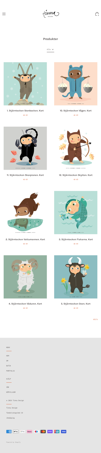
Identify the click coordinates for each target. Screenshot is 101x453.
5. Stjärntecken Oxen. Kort (75, 303)
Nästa (95, 319)
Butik (8, 366)
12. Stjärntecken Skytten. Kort (75, 175)
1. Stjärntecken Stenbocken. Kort (25, 110)
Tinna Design (18, 400)
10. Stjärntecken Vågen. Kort (76, 110)
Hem (7, 356)
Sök (7, 387)
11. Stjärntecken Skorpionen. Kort (25, 175)
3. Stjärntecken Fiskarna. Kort (76, 239)
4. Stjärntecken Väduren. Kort (25, 303)
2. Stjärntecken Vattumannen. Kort (25, 239)
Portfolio (10, 371)
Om (7, 361)
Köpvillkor (11, 392)
